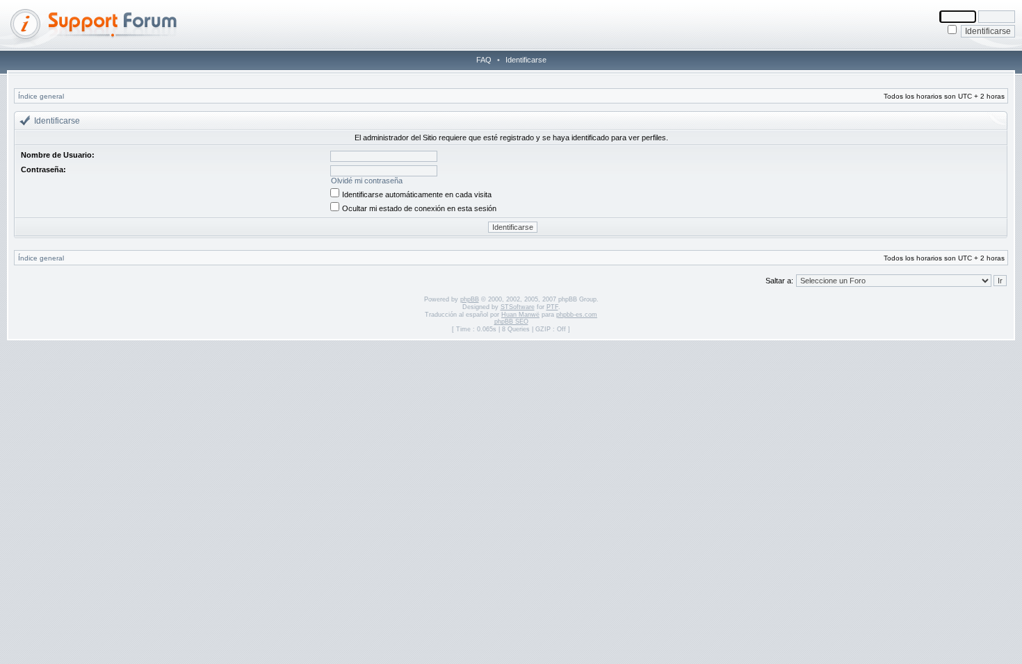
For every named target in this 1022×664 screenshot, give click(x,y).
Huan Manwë (520, 314)
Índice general (41, 96)
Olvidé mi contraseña (367, 180)
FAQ (484, 60)
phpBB (469, 299)
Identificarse (525, 60)
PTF (552, 307)
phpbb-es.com (576, 314)
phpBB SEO (511, 321)
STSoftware (518, 307)
